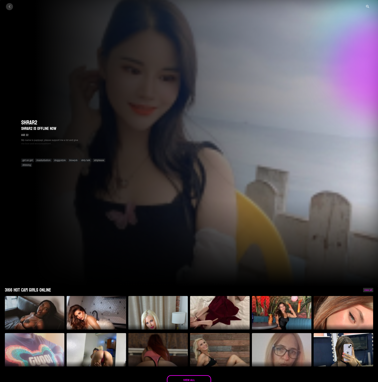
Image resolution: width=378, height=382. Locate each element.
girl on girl (27, 160)
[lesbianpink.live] (9, 6)
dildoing (26, 165)
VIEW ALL (368, 290)
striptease (99, 160)
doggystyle (60, 160)
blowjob (73, 160)
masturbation (43, 160)
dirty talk (85, 160)
